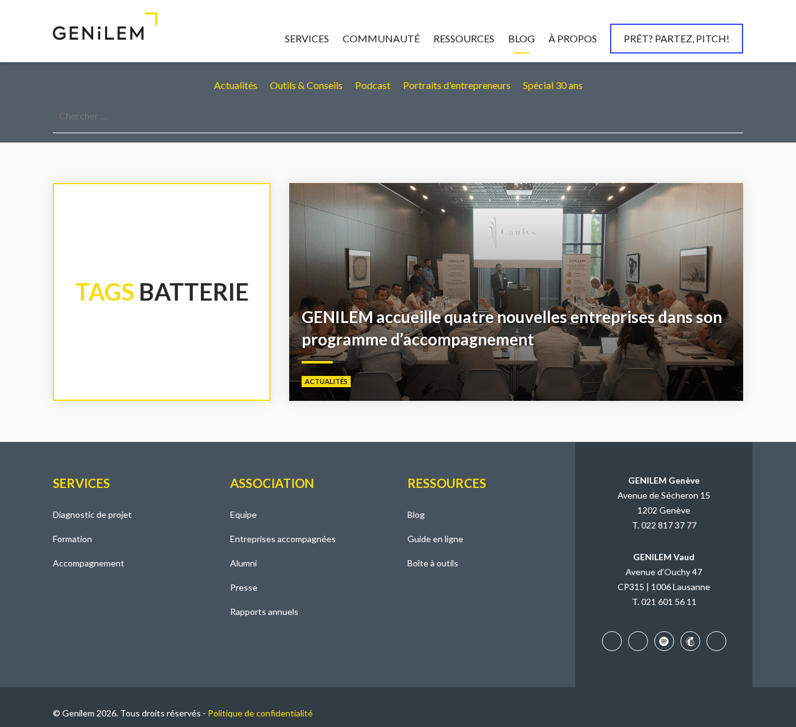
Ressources (463, 38)
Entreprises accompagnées (283, 538)
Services (307, 38)
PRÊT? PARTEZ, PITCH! (676, 38)
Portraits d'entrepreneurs (457, 85)
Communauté (381, 38)
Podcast (373, 85)
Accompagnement (88, 563)
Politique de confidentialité (260, 713)
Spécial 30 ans (553, 85)
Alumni (243, 563)
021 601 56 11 (668, 601)
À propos (572, 38)
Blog (521, 38)
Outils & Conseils (306, 85)
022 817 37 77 (668, 525)
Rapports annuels (264, 611)
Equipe (243, 514)
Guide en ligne (435, 538)
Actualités (235, 85)
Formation (72, 538)
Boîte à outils (432, 563)
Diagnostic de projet (92, 514)
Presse (243, 587)
